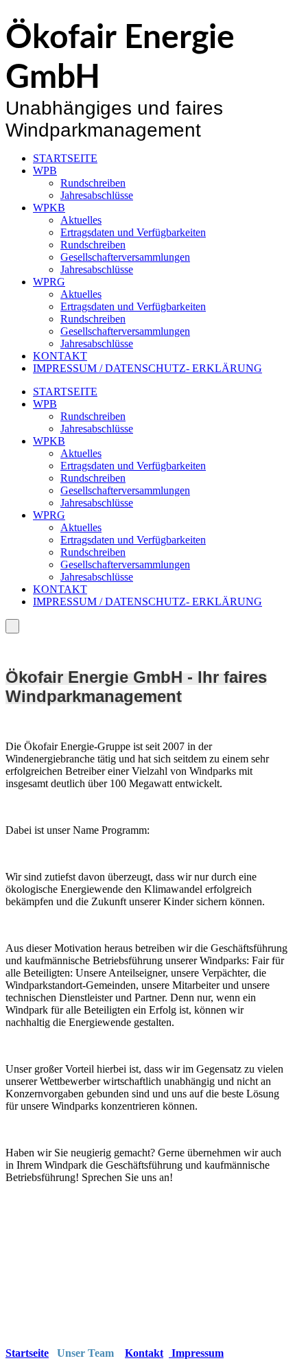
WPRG (49, 282)
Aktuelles (81, 220)
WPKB (49, 207)
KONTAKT (60, 356)
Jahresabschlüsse (96, 195)
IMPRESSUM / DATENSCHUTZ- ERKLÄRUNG (147, 368)
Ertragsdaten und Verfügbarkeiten (133, 232)
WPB (45, 170)
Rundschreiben (93, 183)
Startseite (27, 1353)
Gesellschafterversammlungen (125, 257)
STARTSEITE (65, 158)
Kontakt (144, 1353)
